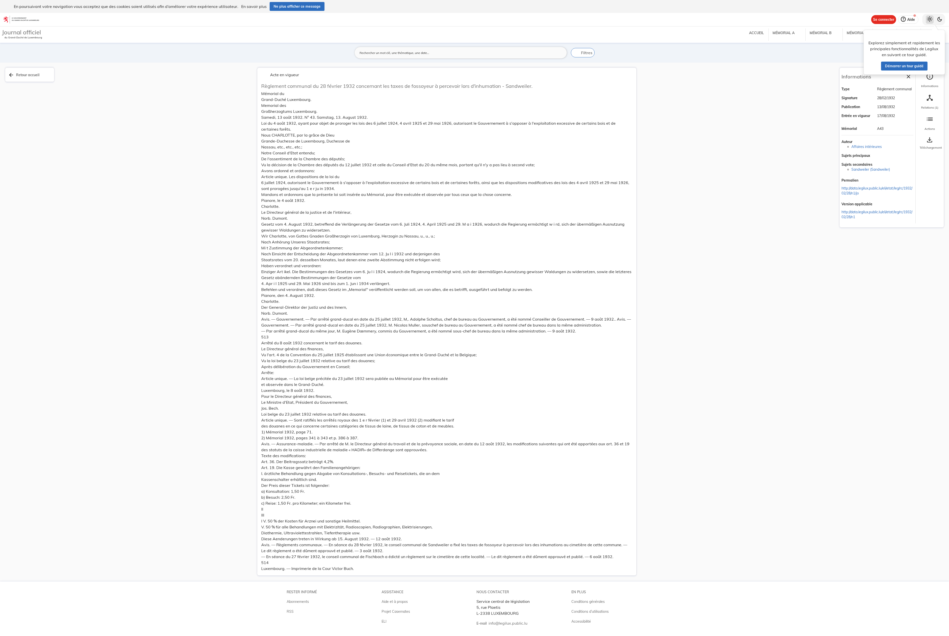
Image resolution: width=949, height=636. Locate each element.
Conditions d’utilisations (590, 611)
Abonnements (298, 601)
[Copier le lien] (865, 181)
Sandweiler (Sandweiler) (870, 169)
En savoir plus (254, 6)
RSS (290, 611)
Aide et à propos (395, 601)
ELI (384, 621)
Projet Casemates (396, 611)
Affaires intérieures (866, 146)
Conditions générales (588, 601)
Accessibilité (581, 621)
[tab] (929, 80)
